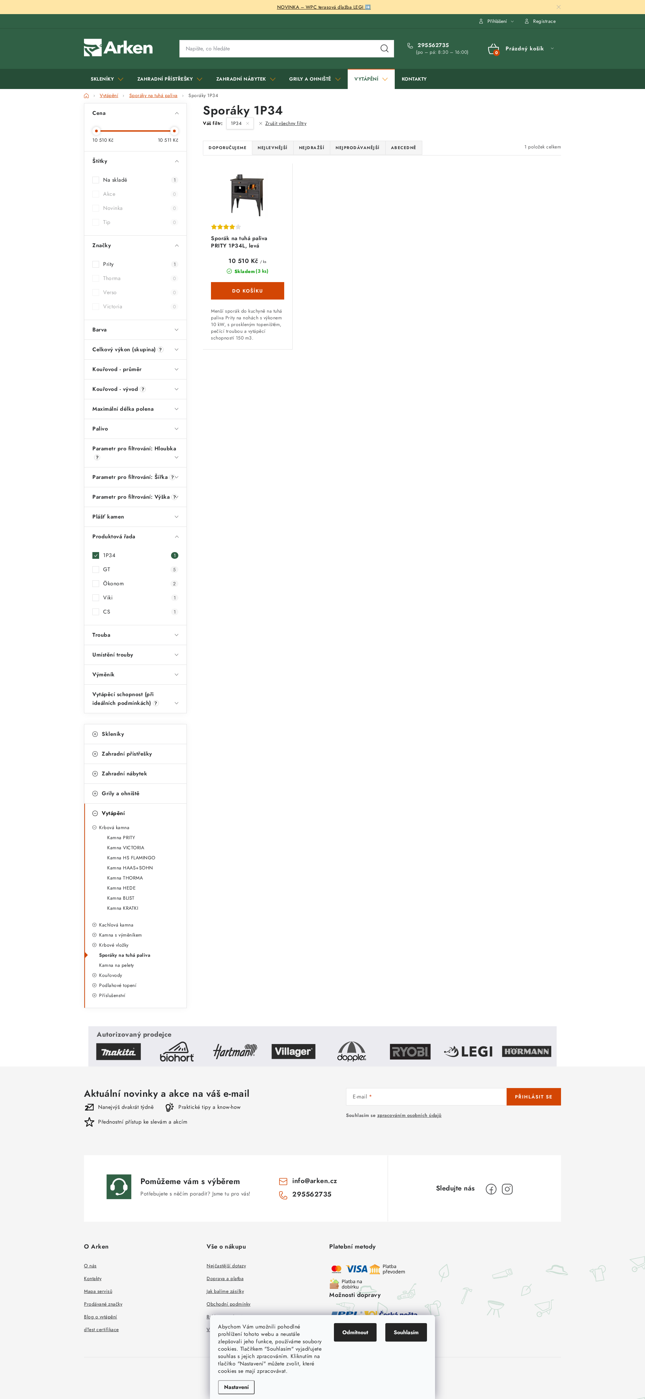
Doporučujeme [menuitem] (228, 148)
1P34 (139, 555)
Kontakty (92, 1278)
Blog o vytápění (100, 1316)
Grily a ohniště (121, 793)
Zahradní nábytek (124, 773)
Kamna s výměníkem (120, 935)
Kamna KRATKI (122, 908)
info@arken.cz (314, 1181)
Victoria (139, 306)
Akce (139, 194)
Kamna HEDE (121, 888)
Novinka (139, 208)
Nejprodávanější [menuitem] (358, 148)
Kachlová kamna (116, 924)
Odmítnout (355, 1332)
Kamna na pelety (116, 965)
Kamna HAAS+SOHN (130, 867)
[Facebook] (491, 1189)
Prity (139, 264)
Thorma (139, 278)
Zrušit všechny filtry (285, 123)
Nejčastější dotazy (226, 1265)
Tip (139, 222)
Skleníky (113, 734)
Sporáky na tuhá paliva (124, 955)
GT (139, 569)
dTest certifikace (101, 1329)
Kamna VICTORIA (125, 847)
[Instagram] (507, 1189)
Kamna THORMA (125, 877)
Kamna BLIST (121, 898)
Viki (139, 597)
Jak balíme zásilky (225, 1291)
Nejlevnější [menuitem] (273, 148)
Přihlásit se (534, 1096)
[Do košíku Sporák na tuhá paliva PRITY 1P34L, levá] (247, 291)
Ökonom (139, 583)
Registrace (544, 21)
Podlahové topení (117, 985)
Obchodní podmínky (229, 1304)
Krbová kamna (114, 827)
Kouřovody (110, 975)
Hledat (384, 48)
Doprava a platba (225, 1278)
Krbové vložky (114, 945)
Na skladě (139, 180)
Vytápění (113, 813)
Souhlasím (406, 1332)
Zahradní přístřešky (127, 754)
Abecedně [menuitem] (404, 148)
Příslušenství (112, 995)
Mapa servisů (98, 1291)
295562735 (432, 45)
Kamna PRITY (121, 837)
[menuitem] (107, 79)
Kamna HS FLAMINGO (131, 857)
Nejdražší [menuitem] (312, 148)
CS (139, 612)
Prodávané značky (103, 1304)
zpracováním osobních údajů (409, 1115)
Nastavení (236, 1387)
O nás (90, 1265)
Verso (139, 292)
